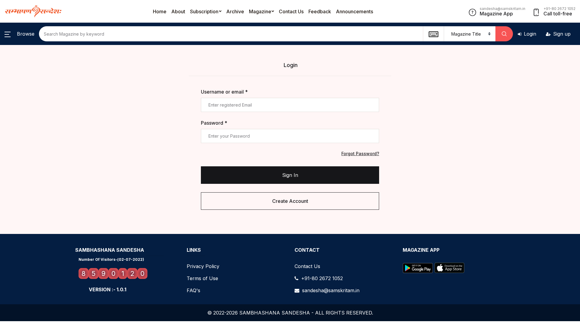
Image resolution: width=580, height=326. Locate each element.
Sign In (290, 175)
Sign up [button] (562, 34)
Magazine (260, 11)
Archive (235, 11)
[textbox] (433, 33)
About (178, 11)
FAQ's (193, 290)
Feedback (319, 11)
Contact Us (291, 11)
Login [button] (530, 34)
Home (159, 11)
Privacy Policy (203, 266)
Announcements (354, 11)
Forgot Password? (360, 153)
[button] (19, 34)
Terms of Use (202, 278)
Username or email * (224, 92)
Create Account (290, 201)
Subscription (204, 11)
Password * (214, 123)
